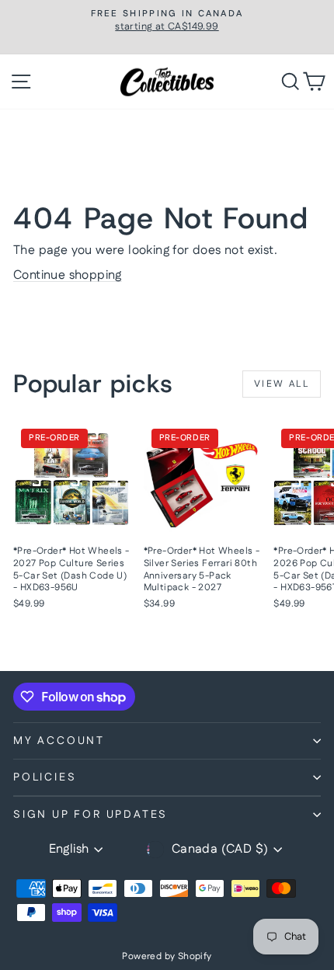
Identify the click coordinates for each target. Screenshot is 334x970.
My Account (59, 741)
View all (281, 384)
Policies (44, 777)
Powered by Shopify (166, 956)
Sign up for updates (90, 814)
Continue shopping (67, 275)
